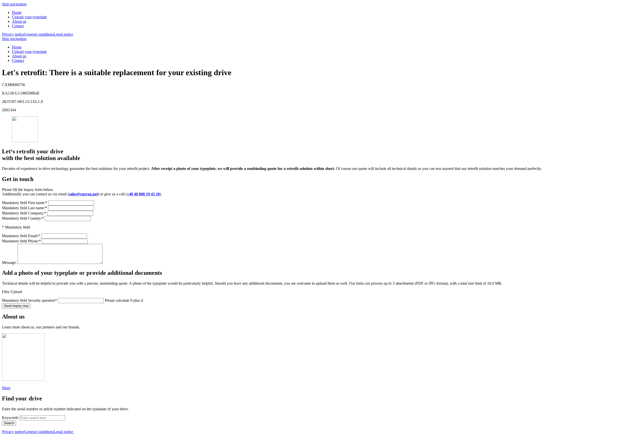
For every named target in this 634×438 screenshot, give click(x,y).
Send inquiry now (16, 306)
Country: (23, 218)
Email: (21, 236)
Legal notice (63, 34)
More (6, 388)
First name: (24, 203)
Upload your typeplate (29, 17)
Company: (24, 213)
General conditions (39, 34)
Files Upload (12, 292)
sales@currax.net (83, 194)
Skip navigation (14, 4)
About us (19, 21)
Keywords (10, 417)
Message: (10, 262)
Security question (29, 300)
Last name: (24, 208)
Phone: (21, 241)
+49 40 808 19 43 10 (143, 194)
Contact (18, 26)
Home (17, 12)
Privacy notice (13, 34)
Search (9, 423)
